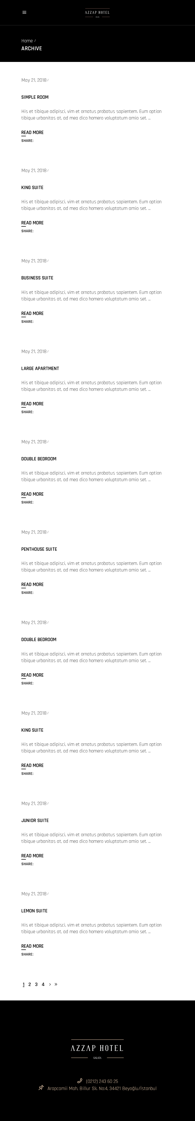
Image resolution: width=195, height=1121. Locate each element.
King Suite (32, 187)
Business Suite (37, 278)
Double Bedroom (38, 459)
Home (27, 41)
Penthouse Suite (39, 549)
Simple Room (34, 97)
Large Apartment (40, 368)
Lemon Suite (34, 911)
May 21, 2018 (33, 80)
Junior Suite (35, 820)
